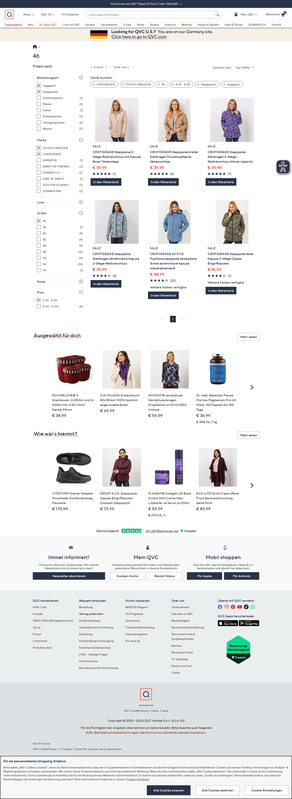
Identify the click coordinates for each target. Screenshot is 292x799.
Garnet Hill (81, 749)
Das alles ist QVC (182, 613)
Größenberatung (89, 620)
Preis (40, 292)
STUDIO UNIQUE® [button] (138, 84)
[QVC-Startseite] (35, 47)
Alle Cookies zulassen (168, 790)
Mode (140, 24)
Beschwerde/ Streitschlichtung (98, 668)
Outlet (175, 672)
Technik (276, 24)
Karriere (176, 645)
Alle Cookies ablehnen (218, 790)
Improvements (114, 749)
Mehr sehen (248, 337)
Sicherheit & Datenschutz (95, 647)
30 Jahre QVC (48, 24)
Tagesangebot (13, 24)
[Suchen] (218, 14)
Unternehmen (180, 607)
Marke (41, 140)
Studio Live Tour (181, 666)
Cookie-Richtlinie (138, 779)
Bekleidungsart (48, 78)
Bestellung (86, 607)
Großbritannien (140, 710)
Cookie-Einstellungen (266, 790)
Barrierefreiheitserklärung (187, 627)
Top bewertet (109, 24)
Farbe (41, 282)
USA (126, 710)
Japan (165, 710)
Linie (40, 202)
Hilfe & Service (88, 661)
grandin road (96, 749)
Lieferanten (40, 640)
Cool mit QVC (71, 24)
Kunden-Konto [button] (127, 576)
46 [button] (163, 84)
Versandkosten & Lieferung (96, 627)
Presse (37, 634)
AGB (89, 732)
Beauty (154, 24)
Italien (155, 710)
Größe (41, 213)
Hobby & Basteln (208, 24)
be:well (90, 24)
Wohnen (186, 24)
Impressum (198, 732)
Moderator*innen (182, 652)
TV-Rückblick (70, 14)
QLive (37, 627)
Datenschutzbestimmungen (119, 732)
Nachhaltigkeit (180, 620)
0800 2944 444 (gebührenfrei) (53, 620)
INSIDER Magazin (136, 607)
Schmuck (170, 24)
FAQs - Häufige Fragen (93, 654)
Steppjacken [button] (208, 84)
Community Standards (161, 732)
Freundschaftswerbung (140, 627)
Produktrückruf (42, 647)
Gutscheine (132, 620)
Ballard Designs (49, 749)
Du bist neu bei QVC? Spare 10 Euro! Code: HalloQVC (145, 3)
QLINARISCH (257, 24)
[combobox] (150, 14)
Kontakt (38, 613)
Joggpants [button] (233, 84)
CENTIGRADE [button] (105, 84)
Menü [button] (27, 14)
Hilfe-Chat (39, 607)
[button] (241, 15)
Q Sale (127, 24)
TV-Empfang (179, 659)
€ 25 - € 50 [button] (182, 84)
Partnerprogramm (136, 634)
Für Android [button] (241, 576)
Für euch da (132, 640)
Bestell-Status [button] (165, 576)
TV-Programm (134, 613)
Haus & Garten (233, 24)
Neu (30, 24)
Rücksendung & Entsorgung (96, 640)
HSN (35, 749)
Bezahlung (86, 634)
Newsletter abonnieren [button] (68, 576)
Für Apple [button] (204, 576)
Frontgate (66, 749)
